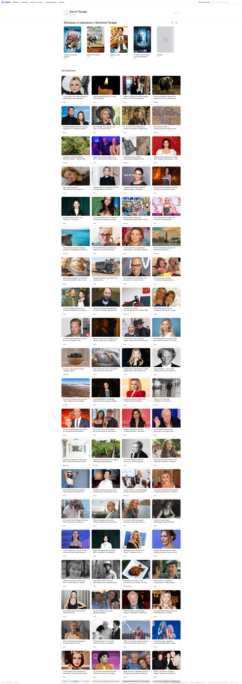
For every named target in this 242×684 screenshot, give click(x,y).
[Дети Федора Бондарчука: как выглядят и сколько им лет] (136, 271)
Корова (159, 55)
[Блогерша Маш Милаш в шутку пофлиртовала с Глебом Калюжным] (166, 604)
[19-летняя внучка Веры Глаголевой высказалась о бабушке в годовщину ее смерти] (166, 271)
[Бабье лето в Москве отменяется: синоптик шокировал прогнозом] (166, 392)
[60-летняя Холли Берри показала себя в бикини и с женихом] (75, 513)
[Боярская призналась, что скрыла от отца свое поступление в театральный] (75, 211)
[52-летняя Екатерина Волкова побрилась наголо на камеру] (106, 665)
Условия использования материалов (218, 682)
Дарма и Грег (115, 55)
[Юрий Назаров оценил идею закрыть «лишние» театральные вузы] (136, 604)
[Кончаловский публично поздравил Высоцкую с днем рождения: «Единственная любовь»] (166, 302)
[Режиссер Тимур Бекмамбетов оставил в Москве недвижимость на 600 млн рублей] (106, 302)
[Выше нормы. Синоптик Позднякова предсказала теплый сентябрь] (136, 211)
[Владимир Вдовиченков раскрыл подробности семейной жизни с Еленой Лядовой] (75, 120)
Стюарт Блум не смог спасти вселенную (142, 56)
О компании (9, 682)
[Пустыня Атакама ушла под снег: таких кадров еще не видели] (75, 392)
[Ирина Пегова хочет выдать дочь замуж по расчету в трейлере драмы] (106, 332)
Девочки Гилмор (93, 55)
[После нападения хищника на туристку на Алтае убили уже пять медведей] (166, 90)
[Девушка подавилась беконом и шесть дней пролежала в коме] (75, 453)
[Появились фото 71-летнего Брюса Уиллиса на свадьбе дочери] (106, 634)
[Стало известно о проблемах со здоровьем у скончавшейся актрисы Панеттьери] (75, 90)
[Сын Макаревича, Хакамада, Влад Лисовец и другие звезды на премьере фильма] (106, 392)
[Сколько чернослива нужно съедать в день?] (75, 362)
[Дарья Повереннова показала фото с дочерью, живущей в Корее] (106, 544)
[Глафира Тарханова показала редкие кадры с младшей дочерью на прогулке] (136, 181)
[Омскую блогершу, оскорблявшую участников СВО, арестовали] (136, 302)
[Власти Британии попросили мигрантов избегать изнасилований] (166, 241)
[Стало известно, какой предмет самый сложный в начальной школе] (136, 483)
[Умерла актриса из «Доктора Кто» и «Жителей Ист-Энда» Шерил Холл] (75, 574)
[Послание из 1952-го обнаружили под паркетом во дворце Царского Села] (166, 120)
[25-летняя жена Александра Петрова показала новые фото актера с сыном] (106, 423)
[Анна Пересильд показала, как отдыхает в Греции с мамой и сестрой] (166, 453)
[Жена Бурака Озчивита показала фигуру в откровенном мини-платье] (166, 181)
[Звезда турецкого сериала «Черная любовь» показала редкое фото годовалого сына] (136, 423)
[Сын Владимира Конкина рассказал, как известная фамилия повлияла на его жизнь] (166, 423)
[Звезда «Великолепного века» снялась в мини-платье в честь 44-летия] (166, 544)
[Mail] (3, 2)
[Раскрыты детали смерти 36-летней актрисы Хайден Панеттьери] (136, 392)
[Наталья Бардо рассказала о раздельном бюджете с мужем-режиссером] (75, 302)
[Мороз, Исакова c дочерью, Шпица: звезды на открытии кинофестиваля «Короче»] (166, 665)
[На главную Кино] (7, 2)
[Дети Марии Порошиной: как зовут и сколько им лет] (106, 120)
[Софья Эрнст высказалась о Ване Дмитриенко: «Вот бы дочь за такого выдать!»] (136, 362)
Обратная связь (234, 682)
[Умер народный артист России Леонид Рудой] (106, 90)
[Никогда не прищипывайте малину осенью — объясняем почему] (75, 150)
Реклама (16, 682)
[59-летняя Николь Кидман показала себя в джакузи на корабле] (136, 513)
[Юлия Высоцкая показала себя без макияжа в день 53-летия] (166, 332)
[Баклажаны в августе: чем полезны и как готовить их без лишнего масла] (136, 574)
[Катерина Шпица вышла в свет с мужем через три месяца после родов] (106, 483)
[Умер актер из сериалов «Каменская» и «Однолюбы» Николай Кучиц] (166, 574)
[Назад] (172, 22)
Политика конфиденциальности (198, 682)
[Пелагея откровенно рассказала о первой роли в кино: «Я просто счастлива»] (166, 483)
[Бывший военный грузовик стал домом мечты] (106, 271)
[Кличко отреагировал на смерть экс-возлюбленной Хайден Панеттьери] (75, 423)
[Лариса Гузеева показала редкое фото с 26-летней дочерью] (136, 90)
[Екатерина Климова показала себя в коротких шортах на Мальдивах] (75, 483)
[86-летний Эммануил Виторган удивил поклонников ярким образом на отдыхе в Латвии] (106, 241)
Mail (3, 682)
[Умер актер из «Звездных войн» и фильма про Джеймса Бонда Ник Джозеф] (136, 665)
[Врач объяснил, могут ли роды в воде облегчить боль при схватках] (106, 362)
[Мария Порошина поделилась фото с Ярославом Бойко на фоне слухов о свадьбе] (106, 150)
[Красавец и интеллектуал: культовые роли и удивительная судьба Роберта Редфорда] (106, 574)
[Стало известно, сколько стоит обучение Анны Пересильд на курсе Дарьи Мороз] (75, 544)
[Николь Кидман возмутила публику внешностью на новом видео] (106, 513)
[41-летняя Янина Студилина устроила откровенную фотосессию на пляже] (166, 211)
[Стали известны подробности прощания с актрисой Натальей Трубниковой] (75, 665)
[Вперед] (176, 22)
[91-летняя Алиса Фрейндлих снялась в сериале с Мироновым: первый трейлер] (136, 120)
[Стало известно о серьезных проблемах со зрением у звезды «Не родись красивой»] (136, 241)
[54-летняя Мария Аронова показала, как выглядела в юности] (136, 453)
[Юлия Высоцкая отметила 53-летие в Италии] (75, 604)
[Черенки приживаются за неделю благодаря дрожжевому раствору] (106, 453)
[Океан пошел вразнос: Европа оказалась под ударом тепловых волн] (75, 241)
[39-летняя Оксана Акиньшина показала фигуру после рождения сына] (75, 634)
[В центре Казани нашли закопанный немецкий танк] (136, 150)
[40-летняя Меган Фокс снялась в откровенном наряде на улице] (106, 211)
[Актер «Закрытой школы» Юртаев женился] (106, 604)
